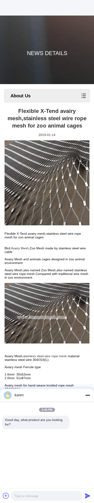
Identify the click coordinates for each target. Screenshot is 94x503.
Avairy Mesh (20, 248)
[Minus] (87, 395)
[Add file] (6, 496)
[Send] (87, 496)
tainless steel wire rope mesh (46, 356)
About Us (20, 95)
